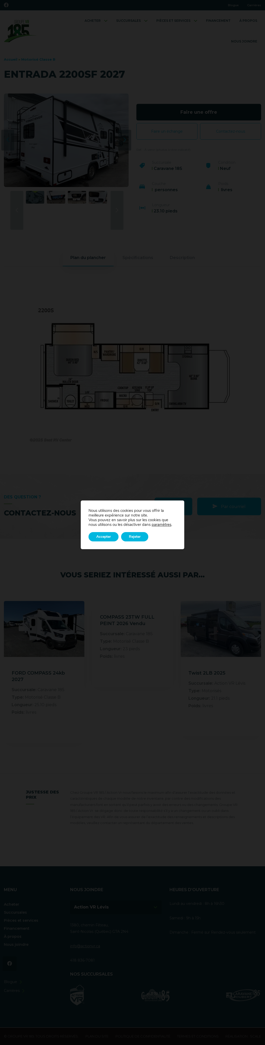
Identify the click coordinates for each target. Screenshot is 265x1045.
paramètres (161, 524)
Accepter (103, 536)
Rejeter (135, 536)
